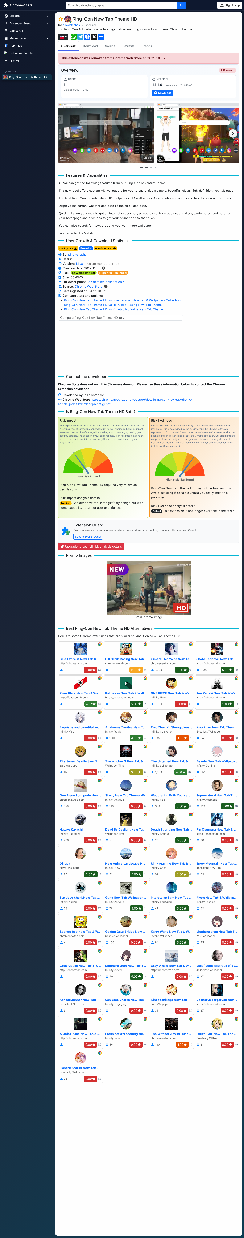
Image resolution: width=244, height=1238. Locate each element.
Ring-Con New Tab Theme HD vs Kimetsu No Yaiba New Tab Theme (113, 309)
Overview (68, 46)
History (15, 71)
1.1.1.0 (79, 263)
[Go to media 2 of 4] (146, 167)
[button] (229, 5)
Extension (90, 24)
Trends (147, 46)
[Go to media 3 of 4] (151, 167)
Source (110, 46)
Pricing (14, 60)
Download (90, 46)
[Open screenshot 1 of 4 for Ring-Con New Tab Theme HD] (106, 133)
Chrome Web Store (88, 286)
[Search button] (181, 5)
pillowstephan (71, 24)
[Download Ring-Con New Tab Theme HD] (193, 86)
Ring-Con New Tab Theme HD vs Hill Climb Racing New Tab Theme (113, 305)
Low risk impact (83, 273)
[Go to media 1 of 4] (142, 167)
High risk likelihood (113, 273)
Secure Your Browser (88, 536)
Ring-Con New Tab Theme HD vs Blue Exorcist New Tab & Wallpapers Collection (122, 300)
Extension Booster (22, 53)
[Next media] (233, 133)
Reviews (129, 46)
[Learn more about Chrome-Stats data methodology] (106, 286)
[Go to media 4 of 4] (155, 167)
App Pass (16, 45)
